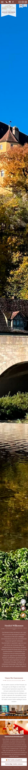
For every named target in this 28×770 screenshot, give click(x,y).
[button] (13, 614)
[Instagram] (10, 2)
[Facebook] (13, 2)
